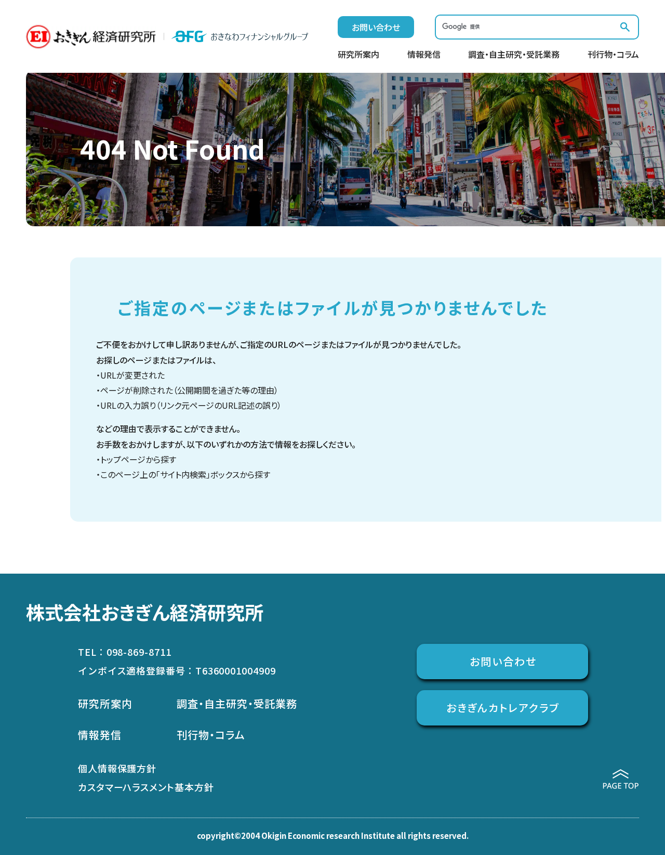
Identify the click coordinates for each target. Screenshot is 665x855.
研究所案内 (358, 55)
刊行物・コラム (613, 55)
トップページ (122, 459)
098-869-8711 (139, 651)
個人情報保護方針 (117, 768)
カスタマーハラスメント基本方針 (146, 787)
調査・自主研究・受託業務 (514, 55)
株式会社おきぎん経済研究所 (144, 611)
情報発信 (424, 55)
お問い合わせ (376, 27)
